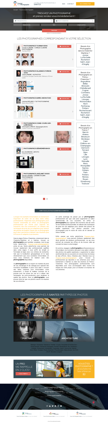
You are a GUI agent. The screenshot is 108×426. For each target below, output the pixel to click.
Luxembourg (58, 392)
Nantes (67, 388)
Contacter (65, 46)
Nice (64, 388)
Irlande (43, 392)
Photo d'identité (49, 350)
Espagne (71, 392)
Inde (48, 392)
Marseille (37, 388)
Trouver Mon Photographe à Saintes (76, 416)
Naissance (47, 345)
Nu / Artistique (72, 346)
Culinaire (33, 348)
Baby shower (68, 350)
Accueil (16, 9)
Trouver (54, 30)
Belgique (52, 392)
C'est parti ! (23, 374)
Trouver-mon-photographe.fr (38, 244)
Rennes (77, 388)
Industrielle (48, 348)
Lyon (33, 388)
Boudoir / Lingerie (56, 352)
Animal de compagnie (46, 346)
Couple (58, 345)
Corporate (56, 348)
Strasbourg (72, 388)
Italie (67, 392)
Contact (70, 4)
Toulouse (51, 388)
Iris (74, 350)
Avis (63, 4)
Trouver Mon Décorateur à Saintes (49, 416)
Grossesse (40, 345)
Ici (84, 374)
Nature (74, 348)
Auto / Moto (33, 350)
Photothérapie (59, 350)
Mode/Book (63, 346)
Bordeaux (56, 388)
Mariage (33, 345)
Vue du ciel (68, 348)
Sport (62, 348)
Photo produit (35, 346)
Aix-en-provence (44, 388)
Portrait (56, 346)
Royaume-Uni (38, 392)
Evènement (40, 348)
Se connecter (85, 4)
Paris (30, 388)
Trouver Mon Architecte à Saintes (22, 416)
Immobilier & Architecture (69, 345)
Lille (60, 388)
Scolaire (40, 350)
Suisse (63, 392)
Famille (53, 345)
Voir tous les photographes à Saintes (54, 211)
